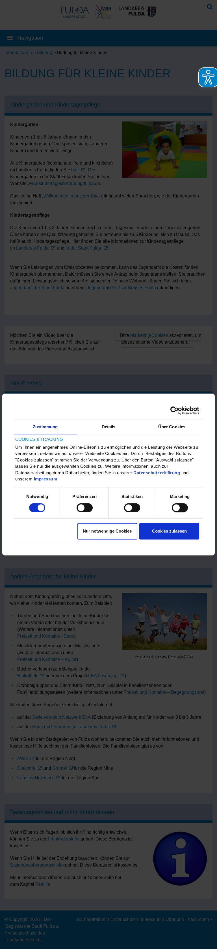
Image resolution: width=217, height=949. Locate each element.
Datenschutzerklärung (156, 472)
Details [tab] (109, 426)
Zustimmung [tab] (45, 426)
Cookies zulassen (169, 531)
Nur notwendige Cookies (107, 531)
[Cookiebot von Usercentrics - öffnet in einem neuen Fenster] (174, 410)
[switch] (85, 507)
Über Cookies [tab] (171, 426)
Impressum (45, 479)
